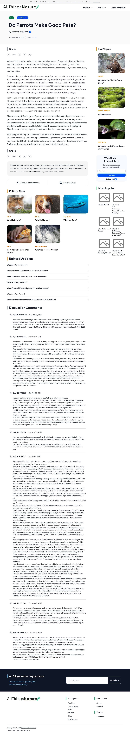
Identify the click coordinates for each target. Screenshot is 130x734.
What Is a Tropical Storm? (46, 250)
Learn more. (96, 2)
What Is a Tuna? (70, 220)
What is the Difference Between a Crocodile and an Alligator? (118, 209)
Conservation (73, 706)
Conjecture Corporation (28, 728)
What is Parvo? (103, 205)
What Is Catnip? (14, 220)
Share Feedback (70, 183)
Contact (99, 706)
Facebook (100, 716)
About (98, 703)
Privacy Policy (11, 730)
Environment (41, 246)
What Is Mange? (42, 220)
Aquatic (67, 217)
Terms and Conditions (23, 730)
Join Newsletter (118, 7)
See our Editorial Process (30, 183)
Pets (9, 217)
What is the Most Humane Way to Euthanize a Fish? (118, 253)
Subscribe (111, 175)
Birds (100, 76)
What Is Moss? (104, 114)
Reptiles (102, 142)
